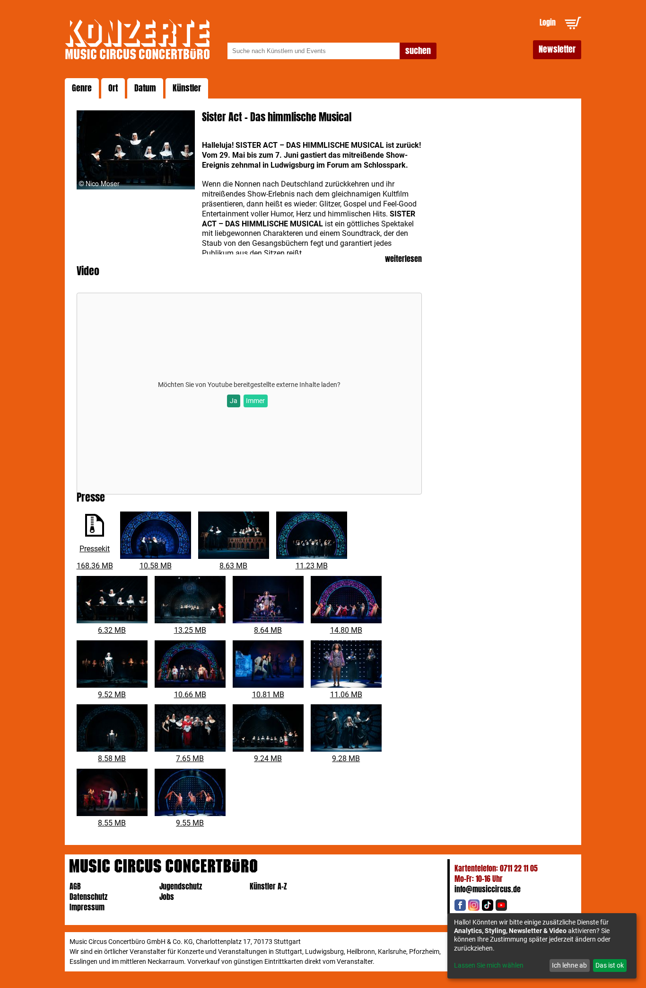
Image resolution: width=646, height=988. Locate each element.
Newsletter (557, 49)
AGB (75, 886)
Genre (82, 88)
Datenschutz (88, 896)
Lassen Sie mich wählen (489, 965)
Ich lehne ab (569, 965)
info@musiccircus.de (487, 889)
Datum (145, 88)
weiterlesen (403, 259)
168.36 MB (95, 565)
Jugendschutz (180, 886)
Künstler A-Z (268, 886)
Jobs (166, 896)
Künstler (187, 88)
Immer (255, 400)
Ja (233, 400)
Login (548, 22)
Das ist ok (609, 965)
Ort (113, 88)
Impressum (87, 907)
